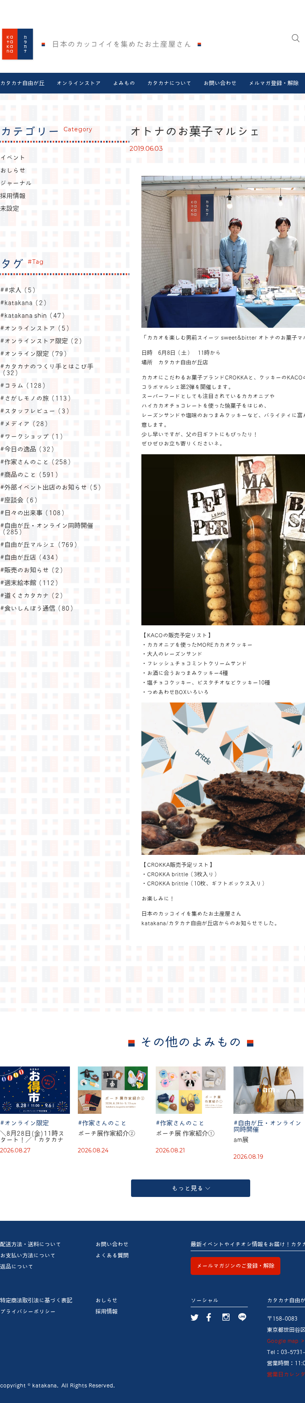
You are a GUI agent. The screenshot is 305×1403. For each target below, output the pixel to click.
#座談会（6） (20, 500)
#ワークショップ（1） (33, 436)
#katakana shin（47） (34, 315)
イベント (12, 157)
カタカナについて (169, 83)
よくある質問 (112, 1255)
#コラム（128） (24, 385)
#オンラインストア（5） (36, 328)
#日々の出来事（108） (33, 513)
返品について (16, 1266)
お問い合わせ (220, 83)
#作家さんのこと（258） (36, 462)
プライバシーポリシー (28, 1311)
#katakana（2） (24, 303)
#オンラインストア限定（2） (42, 341)
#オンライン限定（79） (34, 353)
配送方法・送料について (30, 1244)
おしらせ (12, 170)
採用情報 (12, 196)
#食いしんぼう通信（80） (38, 608)
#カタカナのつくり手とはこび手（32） (46, 369)
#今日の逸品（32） (28, 449)
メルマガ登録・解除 (274, 83)
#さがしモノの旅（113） (36, 398)
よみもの (124, 83)
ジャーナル (16, 183)
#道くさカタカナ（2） (33, 595)
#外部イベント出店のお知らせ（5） (52, 487)
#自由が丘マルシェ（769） (40, 544)
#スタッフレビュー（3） (36, 411)
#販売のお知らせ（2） (33, 570)
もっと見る (187, 1188)
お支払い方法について (28, 1255)
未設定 (9, 208)
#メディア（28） (25, 423)
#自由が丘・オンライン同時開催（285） (46, 528)
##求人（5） (19, 290)
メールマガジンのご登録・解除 (235, 1266)
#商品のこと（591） (30, 474)
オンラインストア (78, 83)
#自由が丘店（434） (30, 557)
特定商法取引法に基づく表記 (36, 1300)
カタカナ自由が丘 (22, 83)
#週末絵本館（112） (30, 583)
